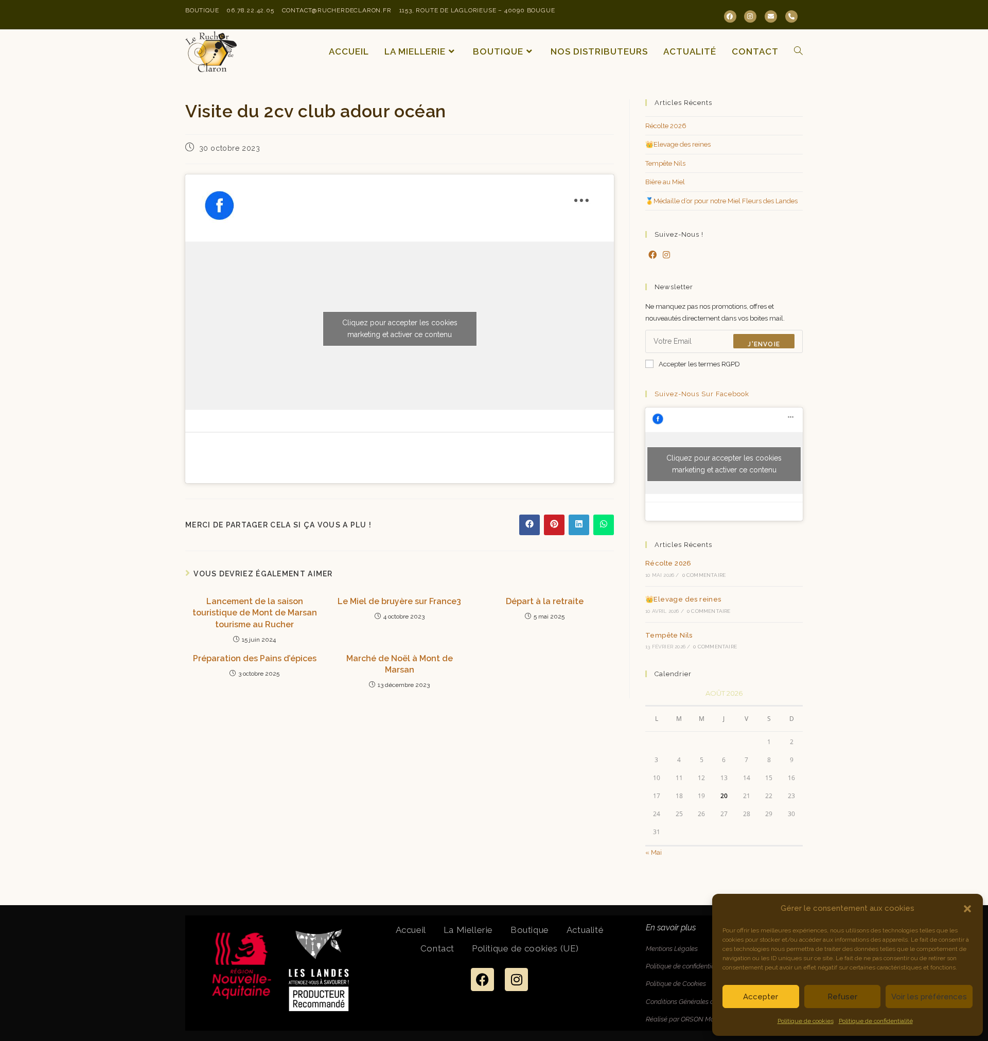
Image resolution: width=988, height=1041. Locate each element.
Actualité (585, 930)
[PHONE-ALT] (791, 16)
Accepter (760, 996)
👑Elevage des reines (678, 144)
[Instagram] (666, 255)
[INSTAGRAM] (750, 16)
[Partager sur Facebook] (529, 525)
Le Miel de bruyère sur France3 (399, 601)
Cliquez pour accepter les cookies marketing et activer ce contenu (399, 329)
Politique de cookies (806, 1021)
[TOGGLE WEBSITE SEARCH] (798, 52)
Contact (437, 948)
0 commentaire (704, 575)
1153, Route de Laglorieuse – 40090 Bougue (477, 10)
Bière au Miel (665, 182)
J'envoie (764, 344)
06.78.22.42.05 (250, 10)
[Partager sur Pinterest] (554, 525)
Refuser (842, 996)
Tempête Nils (665, 163)
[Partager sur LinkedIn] (579, 525)
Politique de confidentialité (876, 1021)
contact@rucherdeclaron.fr (337, 10)
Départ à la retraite (545, 601)
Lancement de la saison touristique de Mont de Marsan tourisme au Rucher (254, 612)
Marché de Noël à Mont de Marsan (399, 664)
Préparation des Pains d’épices (254, 658)
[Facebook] (652, 255)
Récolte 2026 (665, 126)
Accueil (411, 930)
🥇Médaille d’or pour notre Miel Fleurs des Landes (721, 201)
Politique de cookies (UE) (525, 948)
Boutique (202, 10)
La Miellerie (468, 930)
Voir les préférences (929, 996)
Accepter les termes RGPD (699, 364)
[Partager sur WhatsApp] (603, 525)
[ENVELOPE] (771, 16)
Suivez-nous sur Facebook (702, 394)
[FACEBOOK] (730, 16)
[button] (967, 909)
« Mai (653, 852)
